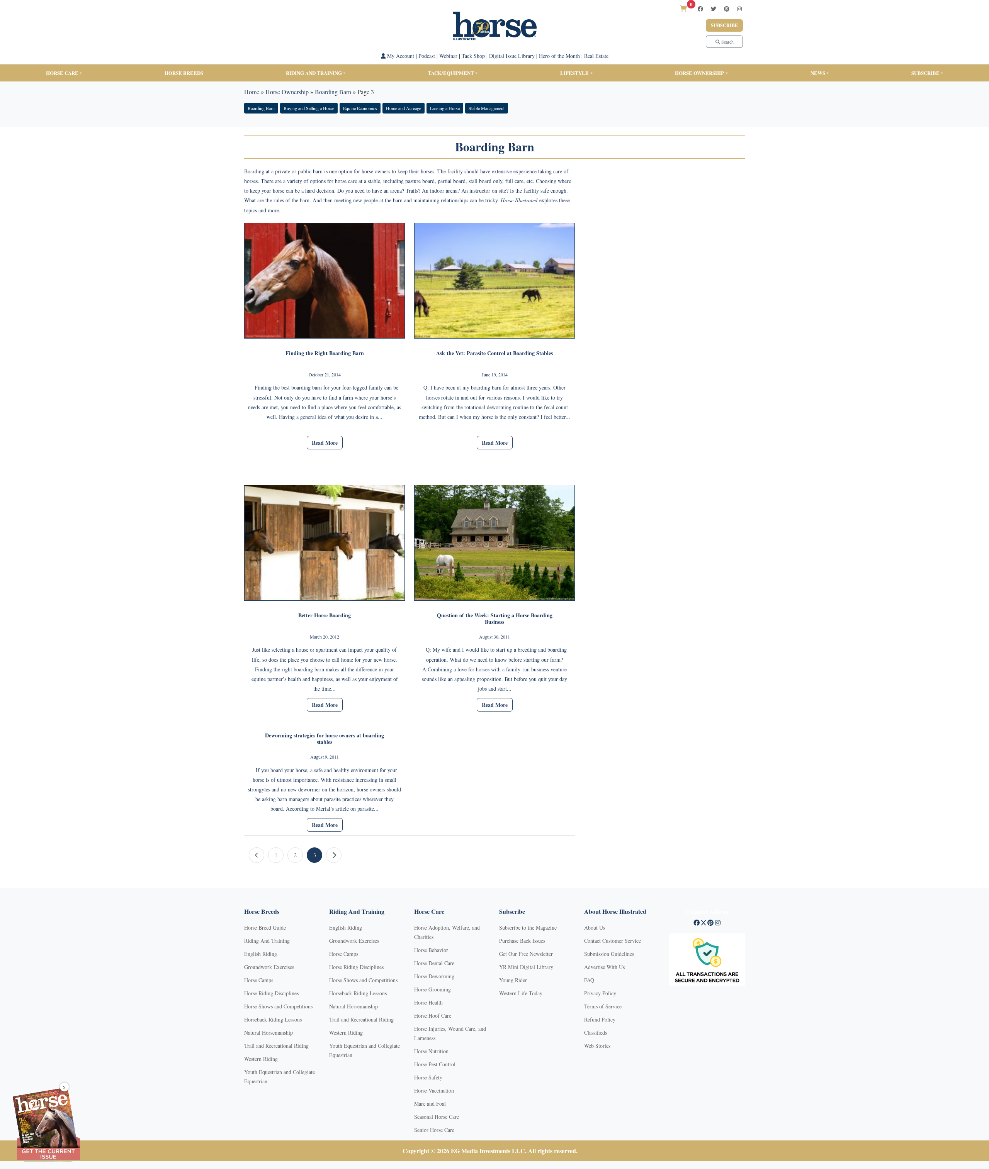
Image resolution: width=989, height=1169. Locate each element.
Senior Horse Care (434, 1129)
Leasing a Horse (445, 108)
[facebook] (700, 8)
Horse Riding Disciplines (271, 993)
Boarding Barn (333, 92)
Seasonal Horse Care (436, 1116)
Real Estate (596, 55)
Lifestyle (574, 72)
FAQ (589, 980)
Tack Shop (473, 55)
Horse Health (428, 1002)
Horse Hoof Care (432, 1015)
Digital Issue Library (512, 55)
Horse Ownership (699, 72)
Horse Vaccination (434, 1090)
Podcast (426, 55)
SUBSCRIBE (925, 72)
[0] (683, 8)
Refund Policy (599, 1019)
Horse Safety (428, 1077)
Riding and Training (314, 72)
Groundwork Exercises (269, 967)
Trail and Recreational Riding (276, 1045)
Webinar (448, 55)
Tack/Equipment (451, 72)
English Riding (260, 953)
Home (251, 92)
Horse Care (62, 72)
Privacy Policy (600, 993)
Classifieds (595, 1032)
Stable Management (487, 108)
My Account (400, 55)
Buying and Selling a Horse (309, 108)
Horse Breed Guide (265, 927)
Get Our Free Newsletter (526, 953)
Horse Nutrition (431, 1051)
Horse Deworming (434, 976)
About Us (594, 927)
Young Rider (513, 980)
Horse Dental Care (434, 963)
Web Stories (597, 1045)
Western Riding (261, 1058)
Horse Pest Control (434, 1064)
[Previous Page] (256, 855)
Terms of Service (603, 1006)
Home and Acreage (403, 108)
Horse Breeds (184, 72)
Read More (325, 443)
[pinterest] (726, 8)
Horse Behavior (431, 950)
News (818, 72)
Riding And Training (267, 940)
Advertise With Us (604, 967)
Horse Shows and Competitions (278, 1006)
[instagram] (739, 8)
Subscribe (724, 25)
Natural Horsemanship (268, 1032)
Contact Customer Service (612, 940)
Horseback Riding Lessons (273, 1019)
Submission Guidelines (609, 953)
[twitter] (713, 8)
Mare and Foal (430, 1103)
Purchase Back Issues (522, 940)
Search (727, 42)
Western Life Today (520, 993)
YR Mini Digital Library (526, 967)
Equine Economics (360, 108)
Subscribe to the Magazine (528, 927)
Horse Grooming (432, 989)
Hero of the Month (559, 55)
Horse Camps (258, 980)
